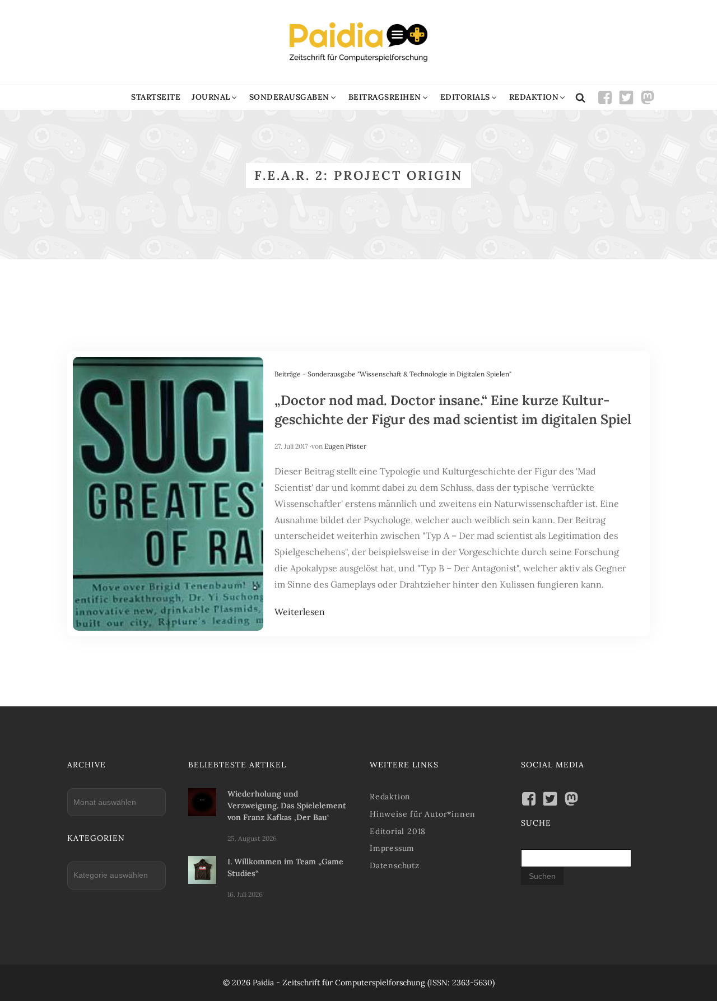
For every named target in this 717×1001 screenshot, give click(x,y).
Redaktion (390, 797)
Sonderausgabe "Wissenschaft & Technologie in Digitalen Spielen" (409, 374)
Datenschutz (395, 865)
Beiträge (287, 374)
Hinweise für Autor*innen (423, 814)
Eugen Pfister (345, 446)
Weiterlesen (299, 611)
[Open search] (580, 97)
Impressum (392, 848)
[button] (215, 97)
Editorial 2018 (398, 831)
